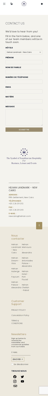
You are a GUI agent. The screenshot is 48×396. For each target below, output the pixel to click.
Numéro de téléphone (17, 77)
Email (8, 87)
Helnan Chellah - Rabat (25, 288)
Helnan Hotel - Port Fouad (25, 275)
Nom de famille (13, 67)
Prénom (10, 57)
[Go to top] (39, 225)
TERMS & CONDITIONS (17, 322)
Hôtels (9, 47)
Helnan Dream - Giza (15, 261)
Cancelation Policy (20, 315)
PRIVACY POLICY (18, 310)
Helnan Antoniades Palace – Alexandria (27, 262)
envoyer (17, 359)
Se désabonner (20, 364)
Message (10, 106)
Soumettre (24, 129)
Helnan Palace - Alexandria (16, 285)
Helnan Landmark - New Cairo (16, 248)
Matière (10, 96)
